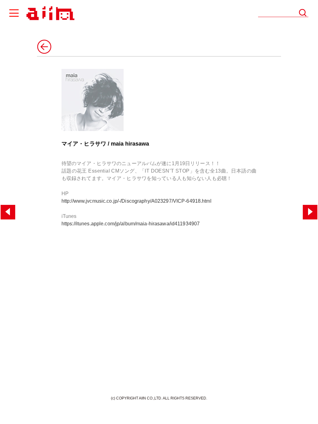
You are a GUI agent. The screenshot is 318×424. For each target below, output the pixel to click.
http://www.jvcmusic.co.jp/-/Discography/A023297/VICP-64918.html (136, 201)
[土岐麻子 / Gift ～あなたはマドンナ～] (310, 212)
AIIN (49, 13)
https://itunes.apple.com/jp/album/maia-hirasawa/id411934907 (130, 223)
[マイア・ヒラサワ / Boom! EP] (8, 212)
